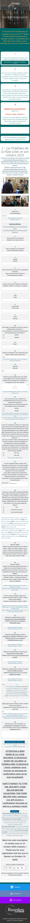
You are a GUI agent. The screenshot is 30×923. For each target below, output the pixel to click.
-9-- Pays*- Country (15, 316)
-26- (17, 690)
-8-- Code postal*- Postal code (15, 306)
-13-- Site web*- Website (15, 366)
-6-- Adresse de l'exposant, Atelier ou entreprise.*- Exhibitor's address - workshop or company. (15, 284)
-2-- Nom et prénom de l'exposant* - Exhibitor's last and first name (15, 238)
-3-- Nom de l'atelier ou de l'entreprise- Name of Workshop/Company (15, 248)
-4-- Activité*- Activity (15, 259)
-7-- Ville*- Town (15, 295)
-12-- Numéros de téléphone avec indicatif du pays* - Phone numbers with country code (15, 352)
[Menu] (15, 8)
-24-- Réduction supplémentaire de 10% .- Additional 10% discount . (15, 653)
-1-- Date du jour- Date (15, 211)
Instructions (15, 224)
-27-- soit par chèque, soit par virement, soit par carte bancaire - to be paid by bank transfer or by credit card (15, 705)
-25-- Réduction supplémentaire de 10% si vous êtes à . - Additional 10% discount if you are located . (15, 671)
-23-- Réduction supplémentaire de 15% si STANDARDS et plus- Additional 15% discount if (15, 636)
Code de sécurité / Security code (15, 864)
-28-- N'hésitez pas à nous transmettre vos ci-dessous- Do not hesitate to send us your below (15, 725)
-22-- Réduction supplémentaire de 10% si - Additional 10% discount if (15, 619)
